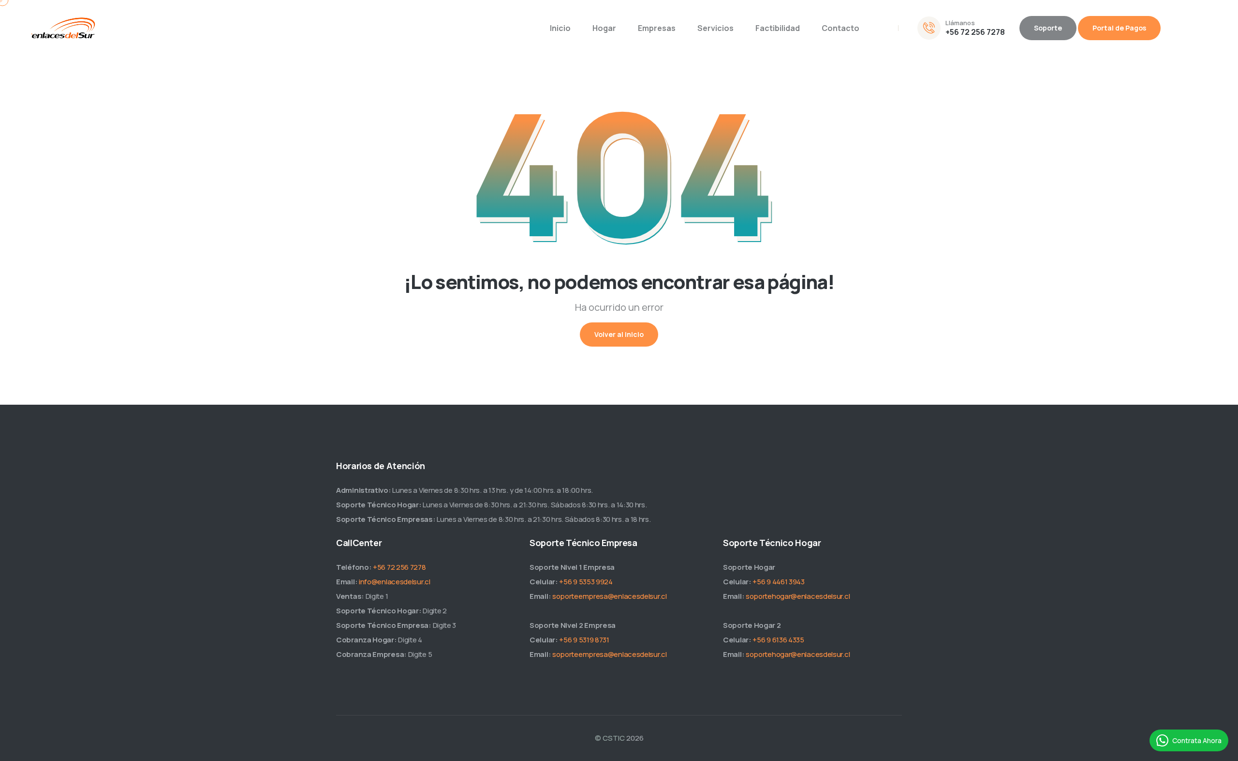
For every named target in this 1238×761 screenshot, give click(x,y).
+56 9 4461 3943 (778, 582)
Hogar (604, 28)
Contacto (840, 28)
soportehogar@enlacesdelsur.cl (798, 596)
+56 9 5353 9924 (586, 582)
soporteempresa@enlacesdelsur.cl (609, 596)
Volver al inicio (619, 334)
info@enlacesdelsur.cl (394, 582)
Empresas (657, 28)
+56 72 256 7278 (975, 32)
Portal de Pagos (1119, 27)
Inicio (560, 28)
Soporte (1048, 27)
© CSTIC (610, 738)
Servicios (715, 28)
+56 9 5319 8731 (584, 640)
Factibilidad (777, 28)
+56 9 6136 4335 (778, 640)
